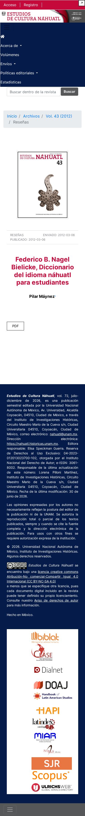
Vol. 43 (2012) (59, 116)
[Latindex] (44, 724)
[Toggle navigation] (6, 27)
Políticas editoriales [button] (17, 73)
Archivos (31, 116)
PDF (15, 326)
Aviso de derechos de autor (56, 600)
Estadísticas (10, 82)
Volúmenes (9, 54)
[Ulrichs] (52, 787)
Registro (31, 5)
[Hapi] (48, 709)
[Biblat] (45, 637)
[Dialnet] (49, 669)
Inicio (12, 116)
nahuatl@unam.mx (63, 434)
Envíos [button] (6, 64)
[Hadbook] (53, 696)
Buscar (69, 91)
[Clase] (42, 652)
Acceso (10, 5)
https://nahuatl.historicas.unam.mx (32, 443)
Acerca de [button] (9, 45)
